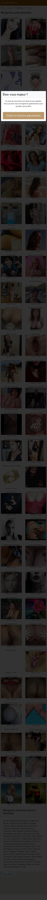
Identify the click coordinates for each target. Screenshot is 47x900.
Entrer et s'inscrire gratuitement (23, 115)
